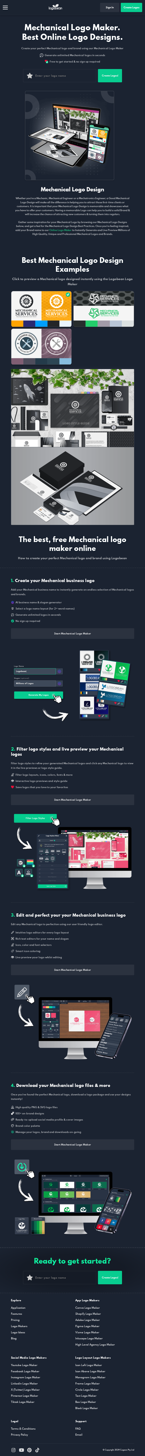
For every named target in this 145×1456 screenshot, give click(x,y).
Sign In (110, 7)
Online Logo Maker (60, 230)
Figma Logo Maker (87, 1326)
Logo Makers (19, 1326)
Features (16, 1314)
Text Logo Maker (85, 1396)
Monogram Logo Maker (90, 1377)
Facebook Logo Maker (25, 1371)
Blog (14, 1338)
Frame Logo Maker (87, 1383)
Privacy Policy (19, 1435)
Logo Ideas (18, 1332)
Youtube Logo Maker (24, 1365)
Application (18, 1308)
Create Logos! (110, 75)
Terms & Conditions (23, 1429)
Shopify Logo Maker (88, 1314)
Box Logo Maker (85, 1402)
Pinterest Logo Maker (24, 1396)
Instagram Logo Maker (25, 1377)
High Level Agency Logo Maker (95, 1344)
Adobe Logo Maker (87, 1320)
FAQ (78, 1429)
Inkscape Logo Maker (89, 1338)
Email (78, 1435)
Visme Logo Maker (87, 1332)
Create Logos (131, 7)
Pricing (15, 1320)
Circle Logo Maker (86, 1390)
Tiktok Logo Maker (22, 1402)
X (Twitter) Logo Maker (25, 1390)
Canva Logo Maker (87, 1308)
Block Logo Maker (86, 1408)
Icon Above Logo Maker (90, 1371)
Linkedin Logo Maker (24, 1383)
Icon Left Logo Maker (88, 1365)
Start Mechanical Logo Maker (72, 633)
